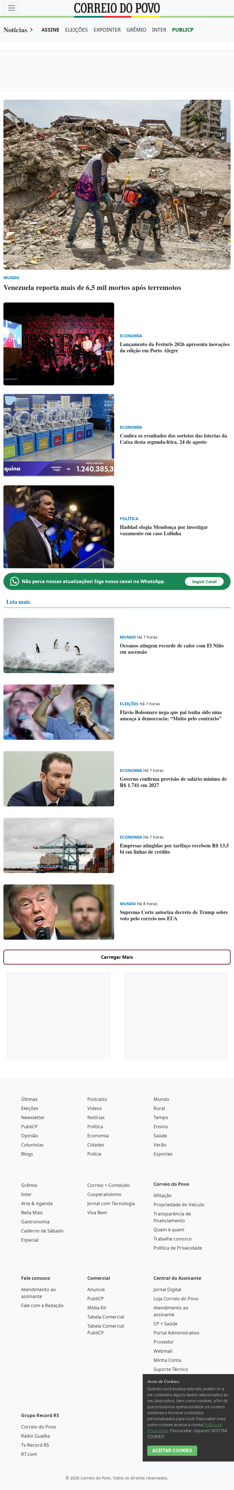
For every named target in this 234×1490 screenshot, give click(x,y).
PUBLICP (182, 29)
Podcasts (97, 1099)
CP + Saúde (165, 1324)
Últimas (29, 1099)
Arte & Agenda (37, 1203)
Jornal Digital (167, 1289)
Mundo (161, 1099)
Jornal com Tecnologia (111, 1203)
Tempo (161, 1117)
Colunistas (32, 1145)
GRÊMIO (136, 29)
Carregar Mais (117, 957)
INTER (159, 29)
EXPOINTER (107, 29)
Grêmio (29, 1185)
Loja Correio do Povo (176, 1298)
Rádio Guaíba (35, 1436)
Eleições (30, 1108)
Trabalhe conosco (173, 1239)
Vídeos (94, 1108)
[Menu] (11, 8)
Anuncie (96, 1289)
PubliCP (29, 1126)
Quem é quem (169, 1230)
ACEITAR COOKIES (172, 1450)
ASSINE (50, 29)
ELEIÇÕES (76, 29)
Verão (160, 1145)
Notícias (15, 29)
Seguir (204, 581)
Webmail (163, 1351)
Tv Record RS (35, 1445)
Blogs (27, 1154)
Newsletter (33, 1117)
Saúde (160, 1136)
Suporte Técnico (171, 1369)
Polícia (94, 1154)
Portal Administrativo (176, 1333)
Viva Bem (97, 1212)
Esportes (163, 1154)
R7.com (29, 1454)
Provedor (164, 1342)
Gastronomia (35, 1222)
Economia (98, 1136)
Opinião (29, 1136)
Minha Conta (167, 1360)
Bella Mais (32, 1212)
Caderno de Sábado (42, 1231)
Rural (159, 1108)
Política (95, 1126)
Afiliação (163, 1195)
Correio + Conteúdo (108, 1185)
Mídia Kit (96, 1308)
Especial (30, 1240)
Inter (26, 1194)
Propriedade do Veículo (179, 1204)
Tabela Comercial (105, 1317)
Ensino (161, 1126)
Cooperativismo (104, 1194)
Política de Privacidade (178, 1248)
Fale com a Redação (42, 1305)
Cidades (95, 1145)
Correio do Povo (38, 1427)
